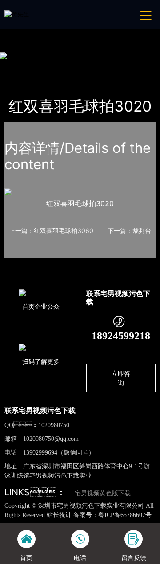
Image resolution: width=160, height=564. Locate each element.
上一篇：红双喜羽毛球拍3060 (51, 231)
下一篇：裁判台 (129, 231)
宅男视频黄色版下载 (103, 493)
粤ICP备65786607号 (125, 515)
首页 (19, 66)
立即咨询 (121, 378)
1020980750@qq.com (51, 439)
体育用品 (95, 66)
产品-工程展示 (54, 66)
